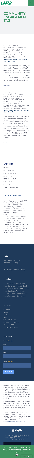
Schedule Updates (10, 187)
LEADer (22, 105)
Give (5, 317)
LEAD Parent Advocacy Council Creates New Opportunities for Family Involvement (15, 230)
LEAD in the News (10, 173)
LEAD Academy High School (14, 283)
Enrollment (8, 105)
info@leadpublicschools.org (14, 270)
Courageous (8, 54)
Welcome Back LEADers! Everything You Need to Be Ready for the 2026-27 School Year (16, 224)
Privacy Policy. (14, 439)
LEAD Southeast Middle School (15, 294)
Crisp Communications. (22, 438)
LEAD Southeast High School (14, 296)
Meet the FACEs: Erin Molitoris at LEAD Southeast (15, 60)
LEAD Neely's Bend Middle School (16, 289)
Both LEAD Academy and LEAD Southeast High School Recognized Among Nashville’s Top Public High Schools (15, 204)
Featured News (9, 47)
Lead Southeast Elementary (14, 291)
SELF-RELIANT (8, 108)
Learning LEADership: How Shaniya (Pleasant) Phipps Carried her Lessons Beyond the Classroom (15, 211)
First (4, 344)
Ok (17, 455)
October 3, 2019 (9, 93)
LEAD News (13, 49)
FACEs (22, 54)
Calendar (6, 310)
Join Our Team (8, 325)
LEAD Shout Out (9, 179)
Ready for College (18, 56)
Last (4, 352)
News (5, 312)
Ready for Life (9, 58)
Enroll (5, 315)
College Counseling (10, 322)
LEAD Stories (8, 182)
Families (6, 56)
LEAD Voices (15, 51)
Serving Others (20, 108)
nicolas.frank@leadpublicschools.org (14, 421)
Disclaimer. (21, 439)
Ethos (16, 54)
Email (8, 361)
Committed (19, 100)
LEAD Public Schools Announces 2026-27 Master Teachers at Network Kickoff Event (15, 218)
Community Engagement (13, 52)
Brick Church (8, 100)
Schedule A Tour (9, 320)
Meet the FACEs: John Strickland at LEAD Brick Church (16, 111)
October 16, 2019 (10, 45)
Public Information (10, 327)
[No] (32, 451)
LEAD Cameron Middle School (15, 286)
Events (6, 167)
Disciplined (18, 103)
